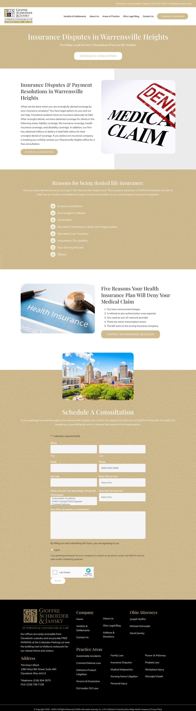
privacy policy (127, 543)
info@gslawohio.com (180, 3)
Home (79, 619)
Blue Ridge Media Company (137, 709)
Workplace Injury (154, 669)
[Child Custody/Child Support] (74, 501)
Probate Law (152, 662)
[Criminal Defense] (74, 504)
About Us (108, 618)
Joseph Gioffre (138, 619)
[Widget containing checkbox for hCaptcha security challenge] (72, 572)
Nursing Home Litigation (124, 676)
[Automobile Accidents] (74, 498)
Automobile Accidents (88, 655)
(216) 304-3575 (158, 3)
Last (101, 455)
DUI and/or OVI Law (87, 688)
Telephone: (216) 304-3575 (36, 680)
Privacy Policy (156, 709)
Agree (57, 550)
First (53, 455)
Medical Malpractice (122, 669)
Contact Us (82, 637)
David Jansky (137, 633)
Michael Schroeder (140, 626)
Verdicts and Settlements (65, 194)
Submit (58, 580)
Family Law (117, 655)
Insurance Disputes (121, 662)
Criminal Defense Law (88, 662)
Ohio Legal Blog (112, 625)
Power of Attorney (155, 655)
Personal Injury (119, 683)
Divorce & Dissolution (88, 681)
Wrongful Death (154, 676)
